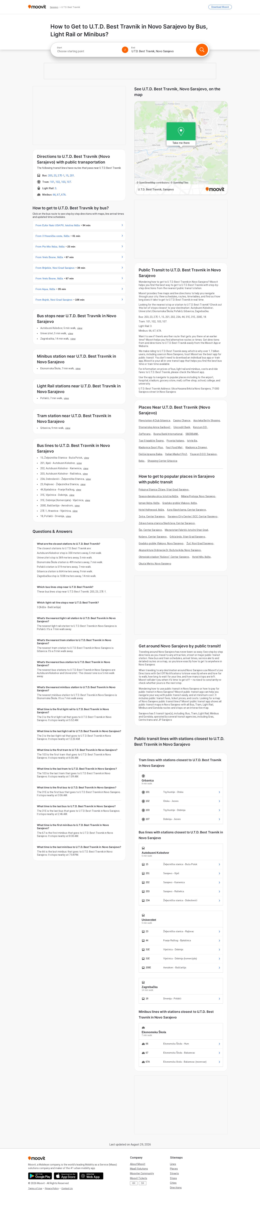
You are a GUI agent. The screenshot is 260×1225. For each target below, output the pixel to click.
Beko (141, 460)
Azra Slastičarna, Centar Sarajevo (186, 509)
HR (133, 1183)
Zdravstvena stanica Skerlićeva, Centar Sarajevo (167, 523)
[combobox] (88, 51)
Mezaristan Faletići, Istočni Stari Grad (186, 530)
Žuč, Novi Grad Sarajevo (199, 543)
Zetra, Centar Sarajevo (152, 516)
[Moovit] (37, 7)
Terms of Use (35, 1188)
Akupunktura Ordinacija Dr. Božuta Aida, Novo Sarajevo (170, 550)
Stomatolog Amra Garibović (155, 427)
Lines (173, 1164)
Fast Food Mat (174, 447)
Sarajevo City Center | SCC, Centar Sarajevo (192, 516)
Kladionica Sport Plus (151, 447)
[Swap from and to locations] (125, 50)
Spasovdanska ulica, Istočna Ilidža (158, 496)
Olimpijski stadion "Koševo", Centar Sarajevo (164, 556)
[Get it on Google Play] (40, 1175)
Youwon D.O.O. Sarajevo (203, 454)
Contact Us (67, 1188)
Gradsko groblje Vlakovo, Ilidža (179, 503)
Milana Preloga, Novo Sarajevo (198, 496)
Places (174, 1168)
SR (142, 1183)
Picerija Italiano (175, 440)
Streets (174, 1173)
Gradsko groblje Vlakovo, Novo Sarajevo (161, 543)
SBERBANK (192, 434)
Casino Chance (181, 420)
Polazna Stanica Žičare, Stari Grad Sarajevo (164, 489)
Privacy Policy (52, 1188)
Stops (173, 1178)
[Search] (202, 50)
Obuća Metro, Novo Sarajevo (155, 563)
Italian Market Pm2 (176, 454)
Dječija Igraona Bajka (150, 454)
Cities (173, 1182)
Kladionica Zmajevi (196, 447)
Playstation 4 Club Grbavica (154, 420)
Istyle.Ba (192, 440)
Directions (176, 1187)
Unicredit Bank (182, 427)
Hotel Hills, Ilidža (201, 556)
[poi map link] (181, 148)
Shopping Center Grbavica (162, 460)
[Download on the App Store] (66, 1175)
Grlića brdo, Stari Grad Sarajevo (187, 536)
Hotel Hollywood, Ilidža (151, 509)
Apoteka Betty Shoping (206, 420)
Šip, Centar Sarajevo (150, 530)
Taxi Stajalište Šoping (151, 440)
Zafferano (145, 434)
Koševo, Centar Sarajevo (153, 536)
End (133, 48)
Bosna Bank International (168, 434)
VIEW (79, 328)
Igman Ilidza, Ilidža (149, 503)
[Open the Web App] (91, 1175)
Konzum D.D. (200, 427)
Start (59, 48)
